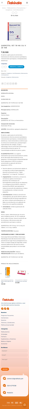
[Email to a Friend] (10, 83)
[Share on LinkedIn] (16, 83)
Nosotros (3, 320)
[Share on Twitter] (8, 83)
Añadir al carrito (16, 67)
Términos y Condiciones (8, 323)
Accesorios (4, 344)
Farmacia (3, 337)
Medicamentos (15, 77)
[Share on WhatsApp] (2, 83)
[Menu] (2, 2)
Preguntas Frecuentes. (7, 315)
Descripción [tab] (4, 90)
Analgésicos (8, 77)
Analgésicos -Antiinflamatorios (14, 10)
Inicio (4, 8)
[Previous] (1, 276)
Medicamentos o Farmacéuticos (16, 8)
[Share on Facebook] (5, 83)
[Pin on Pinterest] (13, 83)
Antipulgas (4, 334)
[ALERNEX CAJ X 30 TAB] (21, 272)
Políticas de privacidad (7, 325)
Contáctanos (4, 318)
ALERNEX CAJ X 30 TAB (21, 281)
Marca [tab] (3, 96)
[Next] (28, 276)
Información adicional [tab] (7, 93)
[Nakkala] (14, 2)
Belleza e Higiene (6, 341)
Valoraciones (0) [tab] (5, 99)
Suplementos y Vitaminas (8, 339)
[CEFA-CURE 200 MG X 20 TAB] (7, 272)
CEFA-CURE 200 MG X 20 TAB (7, 282)
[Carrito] (27, 2)
